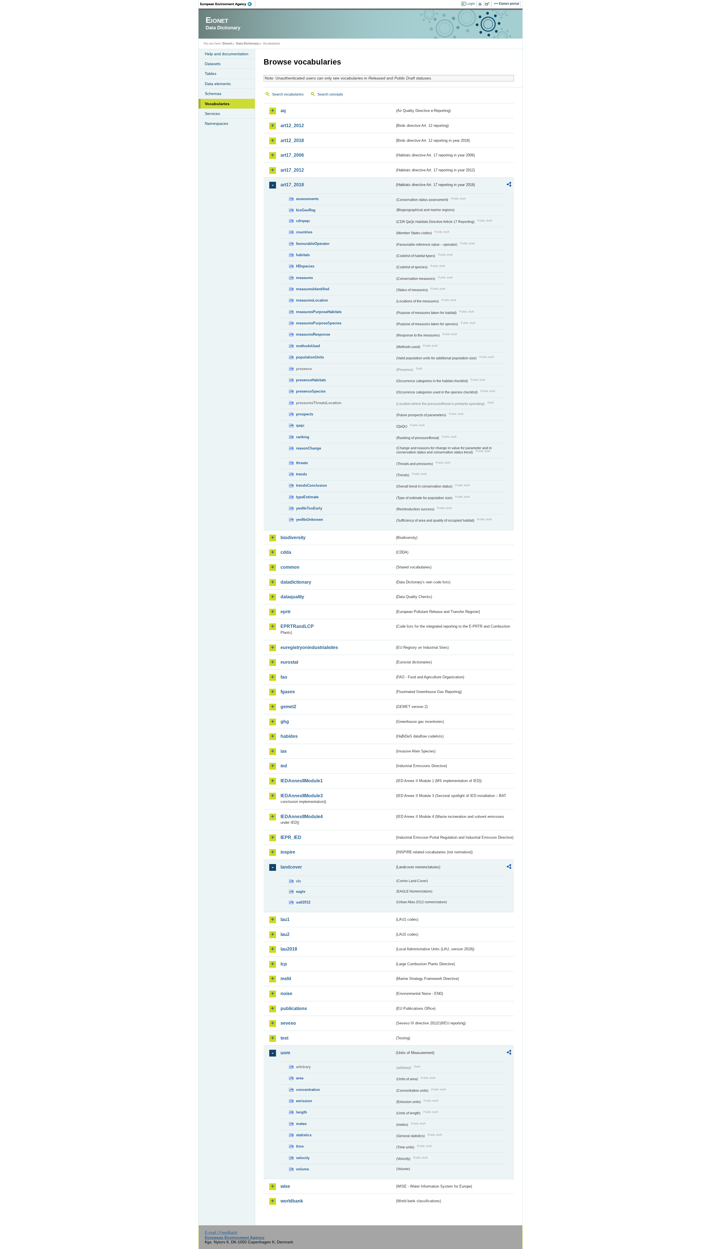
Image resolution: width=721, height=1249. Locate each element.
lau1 (285, 919)
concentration (308, 1090)
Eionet (227, 43)
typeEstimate (307, 497)
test (284, 1038)
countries (304, 232)
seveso (288, 1023)
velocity (303, 1158)
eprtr (286, 611)
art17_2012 (292, 170)
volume (302, 1169)
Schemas (213, 93)
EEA (227, 4)
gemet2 (288, 706)
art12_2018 (292, 140)
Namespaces (216, 123)
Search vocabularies (288, 94)
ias (284, 751)
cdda (286, 552)
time (300, 1146)
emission (304, 1101)
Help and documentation (226, 54)
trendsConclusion (311, 485)
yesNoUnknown (309, 519)
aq (283, 110)
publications (294, 1008)
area (299, 1078)
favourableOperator (313, 244)
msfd (286, 978)
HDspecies (305, 266)
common (290, 567)
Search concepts (330, 94)
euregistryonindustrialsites (309, 647)
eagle (300, 891)
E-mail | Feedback (221, 1232)
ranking (302, 437)
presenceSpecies (311, 391)
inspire (288, 852)
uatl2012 (303, 902)
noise (286, 993)
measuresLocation (312, 300)
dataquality (292, 596)
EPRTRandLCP (297, 626)
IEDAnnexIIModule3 (302, 795)
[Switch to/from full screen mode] (488, 4)
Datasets (213, 63)
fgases (288, 691)
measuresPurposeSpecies (318, 323)
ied (284, 765)
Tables (210, 73)
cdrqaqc (303, 221)
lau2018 (289, 949)
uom (285, 1052)
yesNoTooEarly (309, 508)
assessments (307, 199)
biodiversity (293, 537)
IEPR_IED (291, 837)
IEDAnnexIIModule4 (302, 816)
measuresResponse (313, 334)
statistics (303, 1135)
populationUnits (310, 357)
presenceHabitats (311, 380)
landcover (291, 867)
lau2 (285, 934)
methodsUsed (308, 346)
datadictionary (296, 582)
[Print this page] (481, 4)
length (301, 1112)
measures (304, 278)
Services (212, 113)
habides (289, 736)
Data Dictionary (247, 43)
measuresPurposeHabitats (319, 312)
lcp (284, 964)
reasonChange (308, 448)
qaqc (300, 425)
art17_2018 (292, 184)
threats (302, 463)
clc (298, 881)
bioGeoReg (305, 210)
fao (284, 677)
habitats (303, 255)
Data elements (218, 83)
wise (285, 1186)
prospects (304, 414)
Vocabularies (217, 103)
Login (470, 3)
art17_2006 (292, 155)
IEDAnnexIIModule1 (302, 780)
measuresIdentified (312, 289)
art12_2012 (292, 125)
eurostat (289, 662)
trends (301, 474)
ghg (285, 721)
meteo (301, 1124)
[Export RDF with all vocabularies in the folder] (509, 185)
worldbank (292, 1201)
